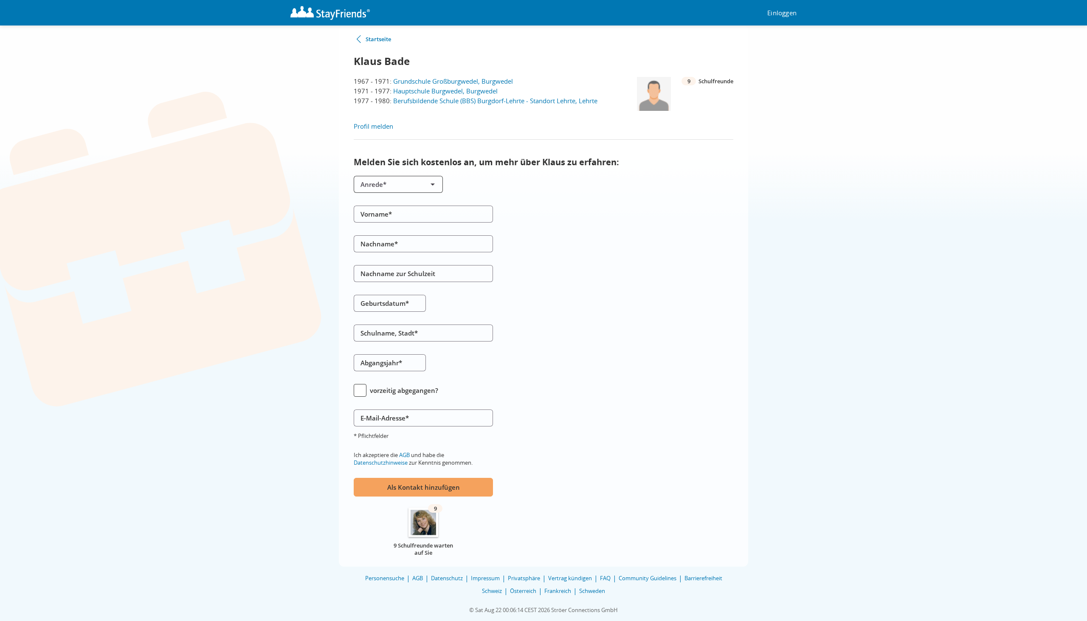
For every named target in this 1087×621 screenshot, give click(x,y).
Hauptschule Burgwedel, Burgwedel (445, 91)
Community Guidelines (647, 578)
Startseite (378, 39)
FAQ (605, 578)
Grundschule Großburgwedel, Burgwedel (453, 81)
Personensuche (384, 578)
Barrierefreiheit (703, 578)
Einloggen (782, 13)
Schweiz (492, 591)
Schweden (592, 591)
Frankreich (557, 591)
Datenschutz (447, 578)
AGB (404, 455)
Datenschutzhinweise (381, 462)
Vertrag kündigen (570, 578)
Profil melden (373, 126)
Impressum (485, 578)
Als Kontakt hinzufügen (423, 487)
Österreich (523, 591)
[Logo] (330, 13)
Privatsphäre (524, 578)
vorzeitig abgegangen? (404, 390)
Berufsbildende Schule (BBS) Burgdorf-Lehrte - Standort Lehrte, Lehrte (495, 100)
